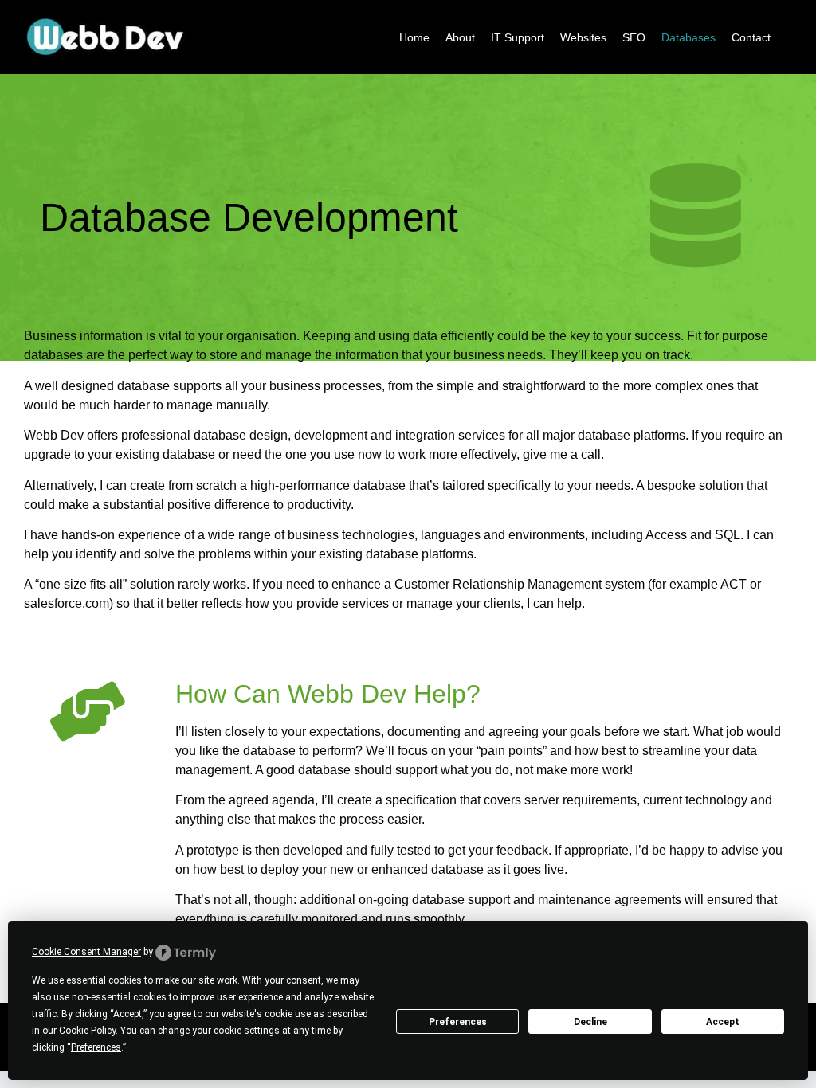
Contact (751, 37)
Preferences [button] (96, 1047)
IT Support (517, 37)
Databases (688, 37)
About (460, 37)
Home (414, 37)
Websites (583, 37)
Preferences (458, 1021)
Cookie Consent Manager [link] (86, 951)
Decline (590, 1021)
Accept (723, 1021)
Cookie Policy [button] (87, 1030)
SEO (633, 37)
